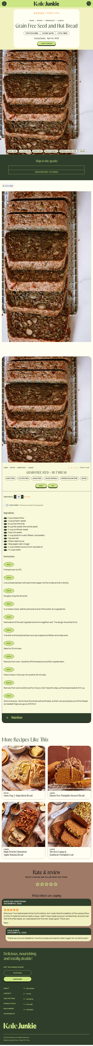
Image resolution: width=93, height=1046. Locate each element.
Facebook (29, 999)
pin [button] (53, 486)
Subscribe (17, 979)
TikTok (28, 993)
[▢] (5, 517)
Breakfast (50, 21)
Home (31, 21)
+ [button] (22, 496)
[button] (35, 13)
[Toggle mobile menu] (4, 3)
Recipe (40, 21)
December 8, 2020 (13, 903)
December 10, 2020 (17, 932)
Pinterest (30, 1009)
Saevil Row (14, 1040)
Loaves (61, 21)
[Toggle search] (88, 3)
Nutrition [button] (16, 717)
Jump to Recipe (46, 43)
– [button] (15, 496)
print (41, 486)
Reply (6, 922)
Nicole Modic (40, 38)
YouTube (29, 1004)
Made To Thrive (25, 1040)
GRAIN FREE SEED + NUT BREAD (46, 172)
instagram (30, 988)
